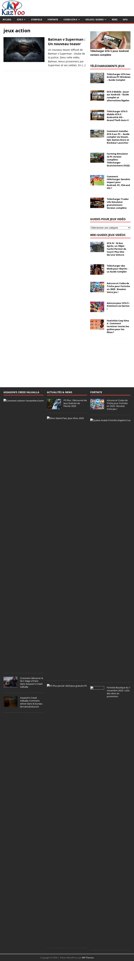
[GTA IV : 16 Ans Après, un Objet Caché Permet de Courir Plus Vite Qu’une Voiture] (97, 250)
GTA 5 (20, 19)
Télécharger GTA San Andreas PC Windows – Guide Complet (118, 77)
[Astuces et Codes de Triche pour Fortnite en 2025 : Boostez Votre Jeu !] (97, 290)
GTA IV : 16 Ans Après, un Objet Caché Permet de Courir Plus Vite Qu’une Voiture (116, 249)
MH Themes (88, 957)
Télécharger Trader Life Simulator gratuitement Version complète (118, 203)
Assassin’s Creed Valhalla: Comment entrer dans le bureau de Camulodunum (31, 702)
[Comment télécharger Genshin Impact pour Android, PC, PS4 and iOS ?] (97, 183)
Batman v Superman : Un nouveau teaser (66, 41)
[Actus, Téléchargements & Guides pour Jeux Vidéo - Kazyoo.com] (13, 14)
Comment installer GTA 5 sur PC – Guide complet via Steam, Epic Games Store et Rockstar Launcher (118, 137)
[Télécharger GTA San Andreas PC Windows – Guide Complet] (97, 81)
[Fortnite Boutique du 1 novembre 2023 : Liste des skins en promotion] (97, 944)
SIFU (125, 19)
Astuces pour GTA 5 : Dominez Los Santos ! (118, 305)
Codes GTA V (70, 19)
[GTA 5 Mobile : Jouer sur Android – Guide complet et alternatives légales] (97, 98)
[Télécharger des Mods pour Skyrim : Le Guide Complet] (97, 272)
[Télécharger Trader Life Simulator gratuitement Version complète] (97, 206)
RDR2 (114, 19)
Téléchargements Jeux (107, 66)
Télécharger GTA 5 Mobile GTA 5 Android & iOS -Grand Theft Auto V (118, 116)
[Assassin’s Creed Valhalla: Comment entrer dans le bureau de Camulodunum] (10, 704)
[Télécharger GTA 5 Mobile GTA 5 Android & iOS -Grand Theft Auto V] (97, 118)
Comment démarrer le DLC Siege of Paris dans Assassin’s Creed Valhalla (31, 683)
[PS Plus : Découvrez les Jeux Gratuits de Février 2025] (54, 407)
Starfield (36, 19)
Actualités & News (59, 392)
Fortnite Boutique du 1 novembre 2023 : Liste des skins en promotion (118, 692)
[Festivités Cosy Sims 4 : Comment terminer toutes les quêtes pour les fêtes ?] (97, 327)
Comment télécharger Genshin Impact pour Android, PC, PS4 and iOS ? (118, 182)
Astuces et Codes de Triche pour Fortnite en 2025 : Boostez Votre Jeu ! (118, 288)
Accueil (7, 19)
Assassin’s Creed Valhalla (21, 392)
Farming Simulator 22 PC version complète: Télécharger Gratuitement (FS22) (118, 159)
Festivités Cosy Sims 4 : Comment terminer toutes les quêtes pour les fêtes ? (118, 326)
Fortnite (53, 19)
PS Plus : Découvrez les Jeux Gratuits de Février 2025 (75, 403)
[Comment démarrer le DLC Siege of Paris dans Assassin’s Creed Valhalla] (10, 685)
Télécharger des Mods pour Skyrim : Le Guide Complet (117, 268)
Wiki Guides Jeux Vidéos (107, 235)
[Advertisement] (110, 359)
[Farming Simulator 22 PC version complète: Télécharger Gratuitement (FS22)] (97, 160)
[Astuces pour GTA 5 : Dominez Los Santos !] (97, 310)
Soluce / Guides (94, 19)
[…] (83, 65)
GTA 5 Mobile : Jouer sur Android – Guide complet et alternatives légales (118, 96)
